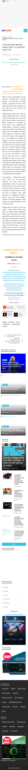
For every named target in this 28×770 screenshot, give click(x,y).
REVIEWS (22, 452)
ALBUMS (5, 384)
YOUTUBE (18, 263)
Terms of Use (7, 599)
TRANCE (22, 706)
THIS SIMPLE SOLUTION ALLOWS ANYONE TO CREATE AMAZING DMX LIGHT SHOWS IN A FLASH (19, 479)
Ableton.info (7, 446)
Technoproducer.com (15, 454)
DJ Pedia (4, 726)
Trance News (14, 731)
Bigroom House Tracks (8, 722)
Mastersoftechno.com (9, 450)
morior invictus (16, 324)
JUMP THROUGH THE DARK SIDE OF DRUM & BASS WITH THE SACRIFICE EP (19, 507)
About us (6, 591)
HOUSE (4, 702)
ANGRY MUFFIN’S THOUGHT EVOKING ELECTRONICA (11, 388)
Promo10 (6, 452)
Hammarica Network (9, 448)
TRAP (3, 711)
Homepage (4, 37)
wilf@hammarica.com (14, 299)
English (7, 1)
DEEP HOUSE (21, 688)
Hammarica (20, 726)
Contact (6, 606)
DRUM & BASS (6, 693)
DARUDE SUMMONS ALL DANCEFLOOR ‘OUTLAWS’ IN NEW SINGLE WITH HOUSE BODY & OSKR (13, 365)
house (17, 322)
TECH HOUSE (6, 706)
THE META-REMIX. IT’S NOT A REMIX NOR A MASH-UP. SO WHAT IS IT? (19, 533)
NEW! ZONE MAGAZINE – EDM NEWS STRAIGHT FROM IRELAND (13, 409)
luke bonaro (6, 324)
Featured (15, 446)
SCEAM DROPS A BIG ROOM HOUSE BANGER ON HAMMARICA (13, 430)
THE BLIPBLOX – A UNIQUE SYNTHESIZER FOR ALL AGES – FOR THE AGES (19, 493)
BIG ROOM (5, 426)
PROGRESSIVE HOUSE (15, 702)
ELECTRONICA (19, 697)
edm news (11, 322)
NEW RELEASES (20, 450)
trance (5, 326)
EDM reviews (8, 54)
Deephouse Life (21, 722)
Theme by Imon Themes (14, 768)
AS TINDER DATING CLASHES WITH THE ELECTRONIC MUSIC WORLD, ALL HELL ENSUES (19, 520)
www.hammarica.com (14, 297)
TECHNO (6, 454)
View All (14, 544)
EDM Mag (12, 726)
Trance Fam (5, 731)
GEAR (20, 446)
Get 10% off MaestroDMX (14, 614)
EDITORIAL (5, 405)
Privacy (5, 595)
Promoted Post (14, 452)
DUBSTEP (15, 693)
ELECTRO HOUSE (7, 697)
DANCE (10, 37)
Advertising (6, 603)
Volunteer (6, 587)
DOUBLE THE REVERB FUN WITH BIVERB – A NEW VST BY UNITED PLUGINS (13, 462)
